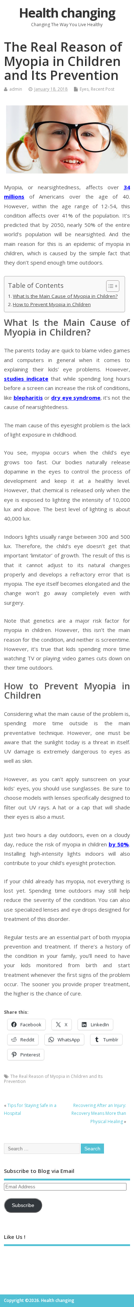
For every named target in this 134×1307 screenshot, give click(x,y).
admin (15, 89)
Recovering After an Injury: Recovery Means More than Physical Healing (98, 1113)
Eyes (84, 89)
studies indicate (26, 378)
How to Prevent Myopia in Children (52, 304)
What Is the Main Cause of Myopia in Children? (65, 296)
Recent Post (102, 89)
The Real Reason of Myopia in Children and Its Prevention (53, 1078)
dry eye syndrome (75, 397)
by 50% (119, 844)
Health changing (67, 13)
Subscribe (23, 1205)
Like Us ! (14, 1236)
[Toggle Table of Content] (109, 286)
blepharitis (28, 397)
